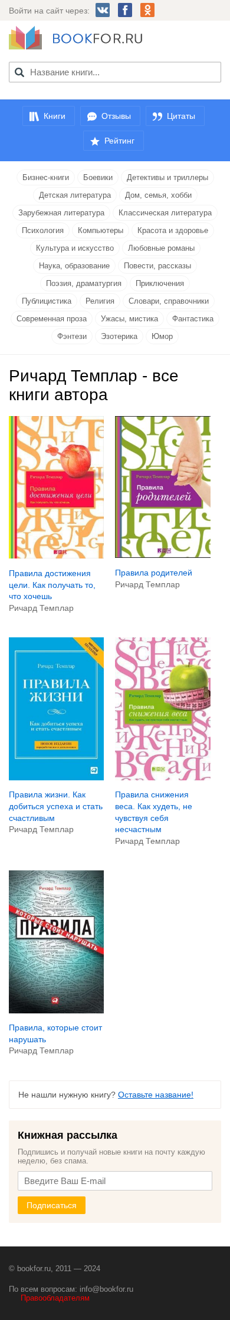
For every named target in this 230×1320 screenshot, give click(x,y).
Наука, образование (74, 265)
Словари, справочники (169, 301)
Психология (43, 230)
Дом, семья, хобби (158, 195)
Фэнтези (72, 336)
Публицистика (46, 301)
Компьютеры (100, 230)
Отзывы (116, 116)
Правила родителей (153, 572)
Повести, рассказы (157, 265)
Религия (100, 301)
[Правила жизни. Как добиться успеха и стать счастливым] (56, 777)
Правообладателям (55, 1298)
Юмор (162, 336)
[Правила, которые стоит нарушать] (56, 1010)
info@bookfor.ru (106, 1289)
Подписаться (52, 1205)
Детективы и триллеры (167, 177)
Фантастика (192, 318)
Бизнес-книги (45, 177)
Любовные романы (161, 248)
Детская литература (75, 195)
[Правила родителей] (162, 555)
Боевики (98, 177)
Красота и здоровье (172, 230)
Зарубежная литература (61, 212)
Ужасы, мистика (129, 318)
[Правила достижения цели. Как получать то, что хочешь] (56, 555)
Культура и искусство (75, 248)
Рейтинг (119, 140)
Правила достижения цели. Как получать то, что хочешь (52, 584)
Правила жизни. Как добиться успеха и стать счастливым (56, 806)
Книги (54, 116)
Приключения (160, 283)
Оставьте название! (155, 1094)
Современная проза (52, 318)
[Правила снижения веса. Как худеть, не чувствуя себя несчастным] (162, 777)
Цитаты (181, 116)
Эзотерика (119, 336)
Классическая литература (165, 212)
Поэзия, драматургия (83, 283)
